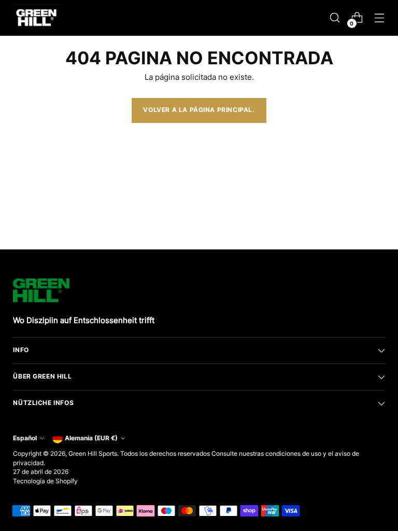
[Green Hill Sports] (36, 18)
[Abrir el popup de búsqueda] (335, 18)
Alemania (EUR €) (91, 438)
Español (25, 438)
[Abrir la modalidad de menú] (379, 18)
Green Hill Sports (92, 453)
